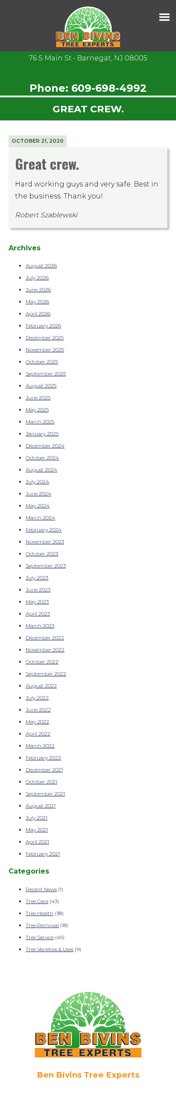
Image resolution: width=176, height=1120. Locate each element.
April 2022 (38, 733)
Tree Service (40, 937)
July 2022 (37, 697)
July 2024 (37, 481)
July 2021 (36, 817)
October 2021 (41, 781)
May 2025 (37, 409)
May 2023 (37, 601)
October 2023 (42, 553)
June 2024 (38, 493)
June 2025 (38, 397)
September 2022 (46, 673)
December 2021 (44, 769)
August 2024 (41, 469)
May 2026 (37, 301)
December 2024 (45, 445)
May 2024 (38, 505)
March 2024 (40, 517)
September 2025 (46, 373)
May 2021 (37, 829)
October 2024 (42, 457)
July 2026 (37, 277)
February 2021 (43, 853)
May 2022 (37, 721)
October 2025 (42, 361)
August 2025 (41, 385)
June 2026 (38, 289)
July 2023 (37, 577)
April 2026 (38, 313)
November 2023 (45, 541)
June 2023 (38, 589)
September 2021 (45, 793)
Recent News (41, 889)
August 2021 (41, 805)
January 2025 (42, 433)
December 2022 (45, 637)
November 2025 (45, 349)
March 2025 (40, 421)
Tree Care (37, 901)
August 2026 (41, 265)
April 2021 (37, 841)
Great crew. (47, 163)
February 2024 (44, 529)
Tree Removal (42, 925)
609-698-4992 (109, 88)
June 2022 (38, 709)
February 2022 (43, 757)
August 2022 (41, 685)
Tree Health (39, 913)
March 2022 (40, 745)
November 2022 (45, 649)
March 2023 (40, 625)
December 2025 (45, 337)
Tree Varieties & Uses (49, 949)
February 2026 (43, 325)
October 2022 (42, 661)
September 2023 (46, 565)
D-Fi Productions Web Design (88, 1114)
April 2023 (38, 613)
